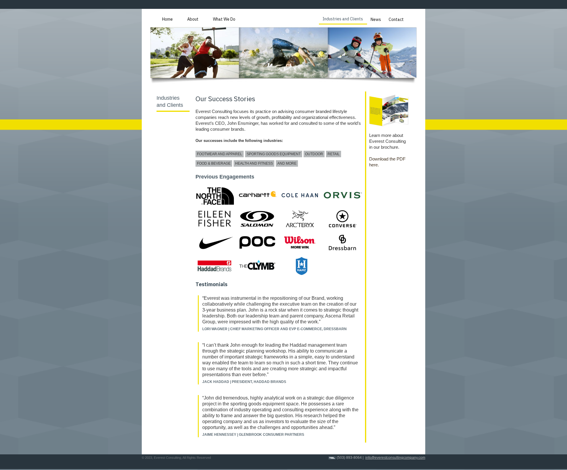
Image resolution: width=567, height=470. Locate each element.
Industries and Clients (342, 19)
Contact (396, 19)
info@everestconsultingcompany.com (395, 458)
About (192, 19)
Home (167, 19)
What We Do (224, 19)
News (376, 19)
